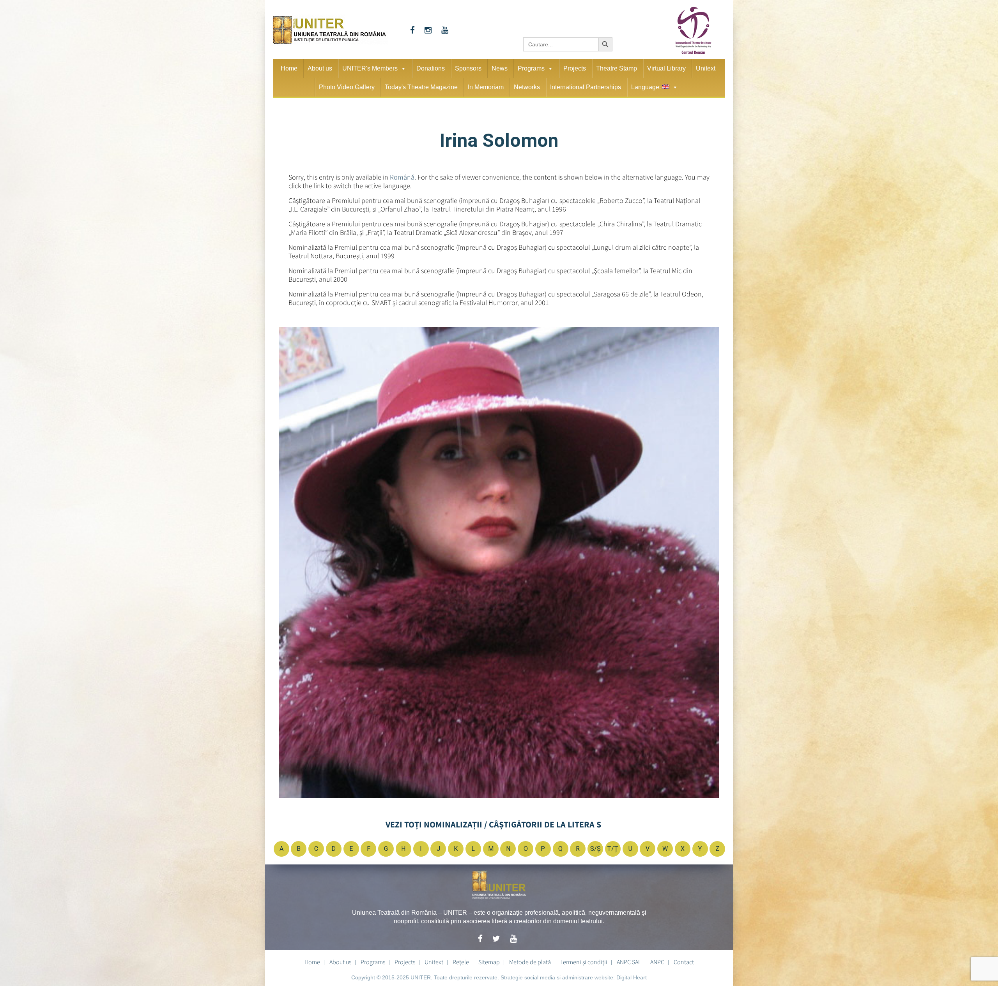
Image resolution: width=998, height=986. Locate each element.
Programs (531, 68)
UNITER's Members (370, 68)
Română (402, 177)
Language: (646, 87)
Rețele (461, 962)
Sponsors (468, 68)
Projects (574, 68)
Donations (430, 68)
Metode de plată (530, 962)
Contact (684, 962)
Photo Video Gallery (347, 87)
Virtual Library (666, 68)
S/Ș (595, 848)
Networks (527, 87)
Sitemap (489, 962)
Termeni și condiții (583, 962)
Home (289, 68)
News (500, 68)
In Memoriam (486, 87)
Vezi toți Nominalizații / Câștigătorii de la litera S (493, 824)
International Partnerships (585, 87)
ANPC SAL (629, 962)
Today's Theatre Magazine (421, 87)
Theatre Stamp (616, 68)
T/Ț (612, 848)
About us (320, 68)
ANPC (657, 962)
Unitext (705, 68)
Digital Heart (631, 977)
